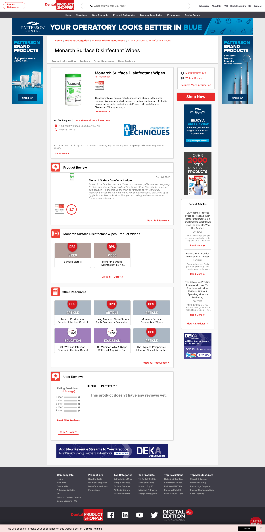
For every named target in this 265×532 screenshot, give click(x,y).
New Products (100, 15)
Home (68, 15)
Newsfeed (82, 15)
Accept (247, 528)
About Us (216, 6)
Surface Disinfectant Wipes (108, 40)
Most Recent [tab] (109, 386)
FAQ (226, 6)
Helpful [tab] (91, 386)
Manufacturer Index (151, 15)
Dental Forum (192, 15)
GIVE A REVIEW (68, 432)
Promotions (173, 15)
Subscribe (204, 6)
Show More (101, 111)
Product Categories (124, 15)
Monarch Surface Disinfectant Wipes (149, 40)
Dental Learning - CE (240, 6)
